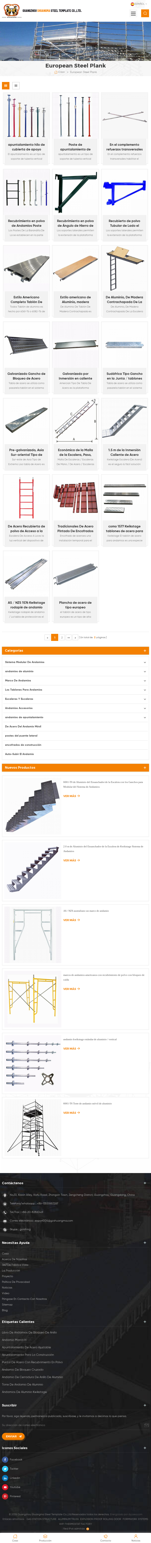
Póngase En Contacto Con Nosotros (24, 1299)
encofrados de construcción (23, 745)
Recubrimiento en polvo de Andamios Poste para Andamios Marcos (26, 224)
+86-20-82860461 (32, 1212)
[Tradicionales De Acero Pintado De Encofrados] (75, 497)
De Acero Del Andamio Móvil (23, 726)
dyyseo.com (135, 1514)
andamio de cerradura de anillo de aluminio (32, 1377)
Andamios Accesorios (19, 708)
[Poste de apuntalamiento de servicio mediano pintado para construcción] (75, 116)
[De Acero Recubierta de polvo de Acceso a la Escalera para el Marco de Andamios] (26, 497)
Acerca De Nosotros (14, 1259)
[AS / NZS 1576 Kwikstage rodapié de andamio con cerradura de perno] (26, 574)
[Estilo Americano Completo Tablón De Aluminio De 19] (26, 268)
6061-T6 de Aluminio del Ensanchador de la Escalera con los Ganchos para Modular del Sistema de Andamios (103, 784)
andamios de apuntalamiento (24, 717)
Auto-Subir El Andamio (19, 754)
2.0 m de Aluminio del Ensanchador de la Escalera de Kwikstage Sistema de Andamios (103, 849)
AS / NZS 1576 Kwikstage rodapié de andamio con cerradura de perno (26, 605)
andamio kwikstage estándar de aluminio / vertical (90, 1039)
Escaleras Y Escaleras (19, 699)
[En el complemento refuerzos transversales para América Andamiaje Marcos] (124, 116)
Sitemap (7, 1304)
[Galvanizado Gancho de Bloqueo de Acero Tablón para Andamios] (26, 345)
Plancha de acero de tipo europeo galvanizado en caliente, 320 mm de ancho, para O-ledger (75, 605)
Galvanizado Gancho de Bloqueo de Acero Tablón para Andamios (26, 376)
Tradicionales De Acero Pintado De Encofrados (75, 529)
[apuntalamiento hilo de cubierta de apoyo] (26, 116)
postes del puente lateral (21, 735)
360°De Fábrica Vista (15, 1265)
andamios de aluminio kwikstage (24, 1392)
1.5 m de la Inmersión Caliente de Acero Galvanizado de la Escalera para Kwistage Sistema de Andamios (124, 453)
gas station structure (41, 1519)
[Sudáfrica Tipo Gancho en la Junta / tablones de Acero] (124, 345)
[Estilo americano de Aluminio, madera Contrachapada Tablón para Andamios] (75, 268)
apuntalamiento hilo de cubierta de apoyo (26, 147)
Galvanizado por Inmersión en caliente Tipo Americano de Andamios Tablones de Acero (75, 376)
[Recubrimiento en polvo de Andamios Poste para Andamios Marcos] (26, 192)
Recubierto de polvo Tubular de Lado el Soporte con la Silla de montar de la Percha (124, 224)
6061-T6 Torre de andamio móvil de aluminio (87, 1103)
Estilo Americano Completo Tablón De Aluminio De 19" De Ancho (26, 300)
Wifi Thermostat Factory (75, 1524)
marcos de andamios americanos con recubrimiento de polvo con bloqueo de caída (104, 977)
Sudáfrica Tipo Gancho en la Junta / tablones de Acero (125, 376)
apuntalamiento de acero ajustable (26, 1347)
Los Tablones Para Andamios (23, 689)
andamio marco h (14, 1340)
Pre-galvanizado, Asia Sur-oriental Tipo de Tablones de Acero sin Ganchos (26, 453)
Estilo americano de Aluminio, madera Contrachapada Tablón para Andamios (75, 300)
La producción (11, 1270)
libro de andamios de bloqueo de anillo (29, 1332)
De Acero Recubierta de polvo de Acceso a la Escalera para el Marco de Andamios (26, 529)
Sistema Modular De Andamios (24, 662)
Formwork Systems (135, 1519)
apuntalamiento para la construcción (28, 1354)
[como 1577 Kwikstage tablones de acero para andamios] (124, 497)
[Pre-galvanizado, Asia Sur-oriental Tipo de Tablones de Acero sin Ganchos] (26, 421)
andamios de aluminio (19, 671)
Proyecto (7, 1276)
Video (5, 1293)
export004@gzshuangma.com (54, 1220)
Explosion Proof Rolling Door (100, 1519)
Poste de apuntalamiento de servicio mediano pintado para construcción (75, 147)
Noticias (7, 1287)
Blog (5, 1310)
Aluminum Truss (68, 1519)
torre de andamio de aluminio (22, 1384)
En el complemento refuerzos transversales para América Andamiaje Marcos (124, 147)
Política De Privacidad (16, 1282)
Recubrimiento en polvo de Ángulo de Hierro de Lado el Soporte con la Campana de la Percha (75, 224)
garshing (25, 1229)
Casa (61, 72)
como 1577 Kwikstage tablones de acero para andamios (124, 529)
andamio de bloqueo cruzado (22, 1369)
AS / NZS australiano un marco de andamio (86, 910)
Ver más (24, 165)
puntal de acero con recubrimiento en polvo (32, 1362)
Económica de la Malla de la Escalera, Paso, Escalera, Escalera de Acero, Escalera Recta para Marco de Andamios (75, 453)
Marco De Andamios (18, 680)
